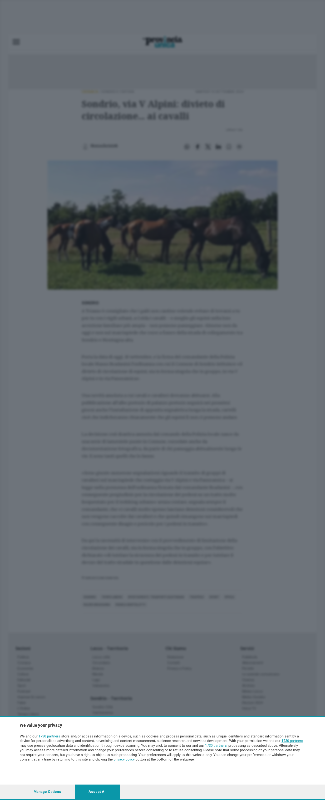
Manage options (47, 792)
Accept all (97, 792)
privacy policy (124, 759)
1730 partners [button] (49, 736)
